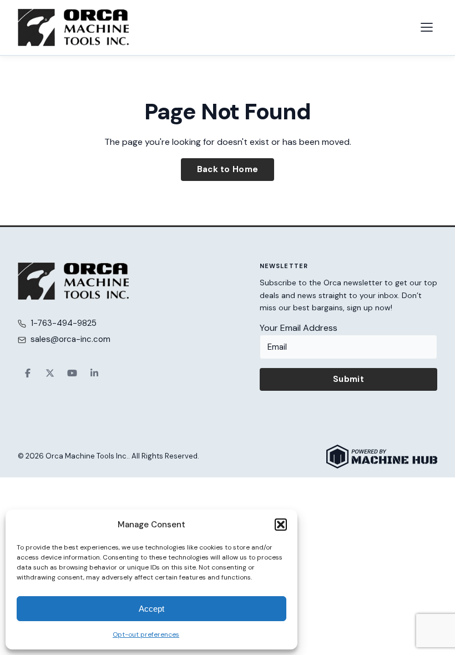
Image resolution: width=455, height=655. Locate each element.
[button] (280, 524)
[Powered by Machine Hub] (381, 456)
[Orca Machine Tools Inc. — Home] (73, 27)
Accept (151, 608)
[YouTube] (72, 373)
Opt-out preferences (146, 634)
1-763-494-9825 (64, 323)
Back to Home (228, 169)
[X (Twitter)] (50, 373)
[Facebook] (28, 373)
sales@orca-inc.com (70, 339)
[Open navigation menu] (426, 27)
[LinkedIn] (94, 373)
